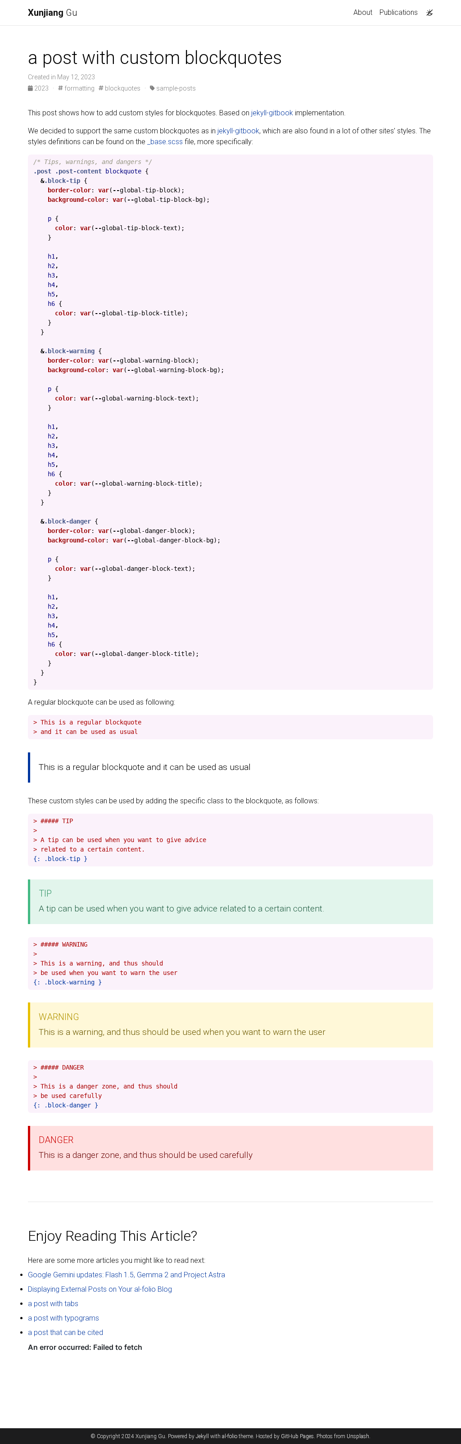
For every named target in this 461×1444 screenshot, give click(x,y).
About (362, 12)
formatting (79, 88)
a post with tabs (53, 1303)
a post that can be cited (65, 1332)
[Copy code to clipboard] (426, 162)
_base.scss (165, 141)
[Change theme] (427, 10)
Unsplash (358, 1436)
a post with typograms (63, 1318)
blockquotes (122, 88)
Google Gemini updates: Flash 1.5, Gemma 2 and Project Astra (126, 1275)
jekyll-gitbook (272, 113)
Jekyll (202, 1436)
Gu (52, 12)
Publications (399, 12)
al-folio (229, 1436)
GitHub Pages (297, 1436)
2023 (41, 88)
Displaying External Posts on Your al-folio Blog (100, 1289)
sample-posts (175, 88)
